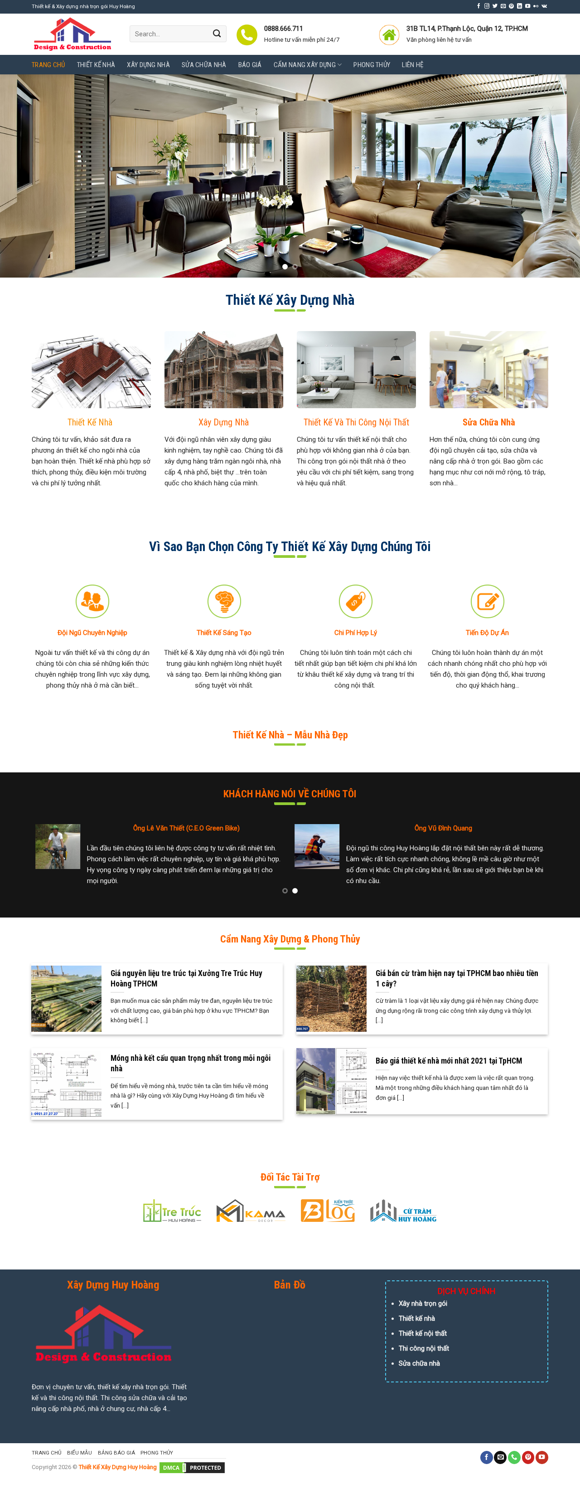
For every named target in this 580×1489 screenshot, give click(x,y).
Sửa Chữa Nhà (204, 65)
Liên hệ (412, 65)
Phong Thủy (371, 65)
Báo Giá (250, 65)
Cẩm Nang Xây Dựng (305, 65)
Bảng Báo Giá (116, 1453)
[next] (557, 176)
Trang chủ (48, 65)
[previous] (23, 176)
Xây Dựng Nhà (148, 65)
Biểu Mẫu (79, 1453)
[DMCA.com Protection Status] (192, 1467)
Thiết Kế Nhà (96, 65)
